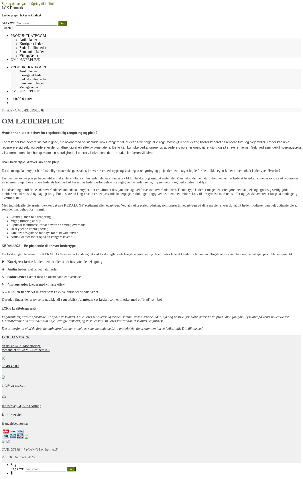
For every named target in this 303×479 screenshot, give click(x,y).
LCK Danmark (12, 8)
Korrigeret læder (31, 44)
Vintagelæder (29, 56)
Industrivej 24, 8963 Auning (21, 406)
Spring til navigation (16, 4)
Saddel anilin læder (33, 48)
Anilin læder (28, 40)
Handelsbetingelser (15, 423)
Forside (7, 110)
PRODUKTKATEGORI (28, 36)
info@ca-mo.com (14, 385)
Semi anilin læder (32, 52)
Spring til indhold (43, 4)
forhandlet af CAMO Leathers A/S (26, 350)
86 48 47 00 (10, 366)
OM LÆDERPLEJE (25, 60)
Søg (62, 23)
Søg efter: (8, 23)
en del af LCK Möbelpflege (21, 346)
